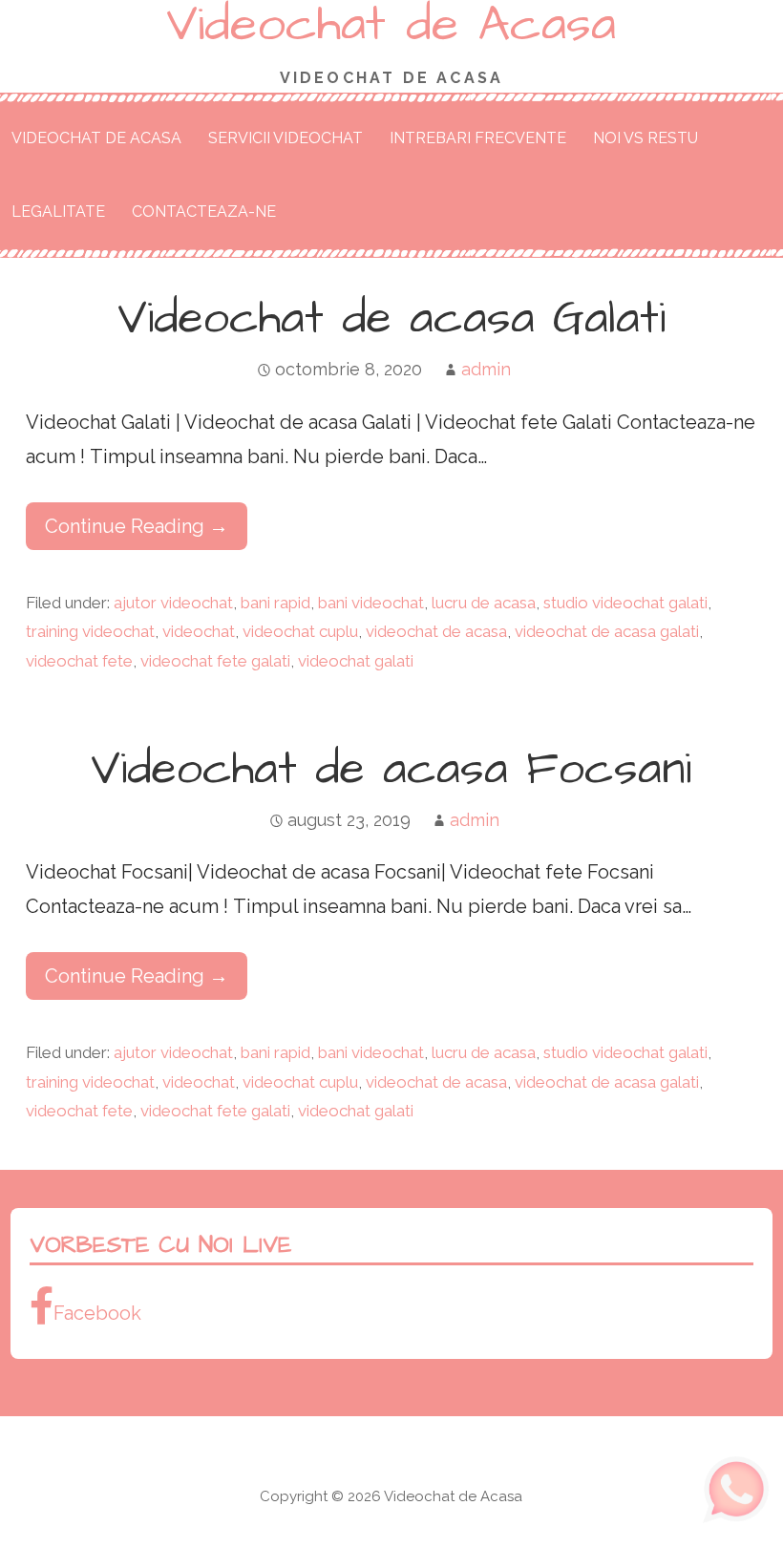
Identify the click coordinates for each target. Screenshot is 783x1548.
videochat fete (79, 660)
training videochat (90, 631)
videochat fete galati (215, 660)
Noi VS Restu (645, 138)
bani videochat (371, 602)
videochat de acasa (436, 631)
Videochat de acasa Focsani (391, 769)
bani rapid (275, 602)
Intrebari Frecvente (478, 138)
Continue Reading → (136, 526)
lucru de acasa (484, 602)
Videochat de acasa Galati (391, 318)
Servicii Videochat (285, 138)
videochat (198, 631)
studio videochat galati (625, 602)
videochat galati (355, 660)
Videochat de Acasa (96, 138)
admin (486, 369)
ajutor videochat (173, 602)
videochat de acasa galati (607, 631)
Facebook (97, 1313)
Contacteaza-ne (204, 211)
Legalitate (58, 211)
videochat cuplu (300, 631)
